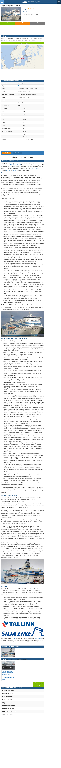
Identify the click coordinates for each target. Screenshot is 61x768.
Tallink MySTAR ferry (8, 708)
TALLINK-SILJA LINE (15, 164)
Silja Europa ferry (7, 696)
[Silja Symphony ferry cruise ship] (11, 14)
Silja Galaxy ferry (7, 699)
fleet (14, 638)
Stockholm (34, 168)
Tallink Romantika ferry (9, 711)
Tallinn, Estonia (38, 638)
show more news (39, 684)
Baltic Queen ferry (8, 693)
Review (22, 24)
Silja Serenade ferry (8, 703)
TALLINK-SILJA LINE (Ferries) (30, 14)
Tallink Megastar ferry (9, 705)
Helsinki (14, 170)
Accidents (37, 24)
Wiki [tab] (17, 153)
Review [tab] (7, 153)
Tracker (7, 24)
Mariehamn (8, 170)
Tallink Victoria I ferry (9, 715)
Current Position (23, 43)
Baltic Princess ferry (8, 690)
